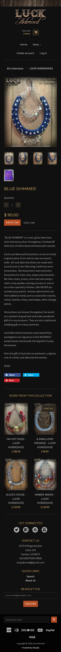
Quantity (9, 197)
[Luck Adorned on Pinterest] (35, 530)
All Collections (15, 68)
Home (23, 44)
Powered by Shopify (30, 647)
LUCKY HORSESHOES (41, 68)
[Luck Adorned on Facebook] (26, 530)
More (36, 44)
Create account (25, 53)
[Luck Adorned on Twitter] (16, 530)
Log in (43, 53)
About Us (31, 580)
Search (30, 576)
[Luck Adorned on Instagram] (44, 530)
